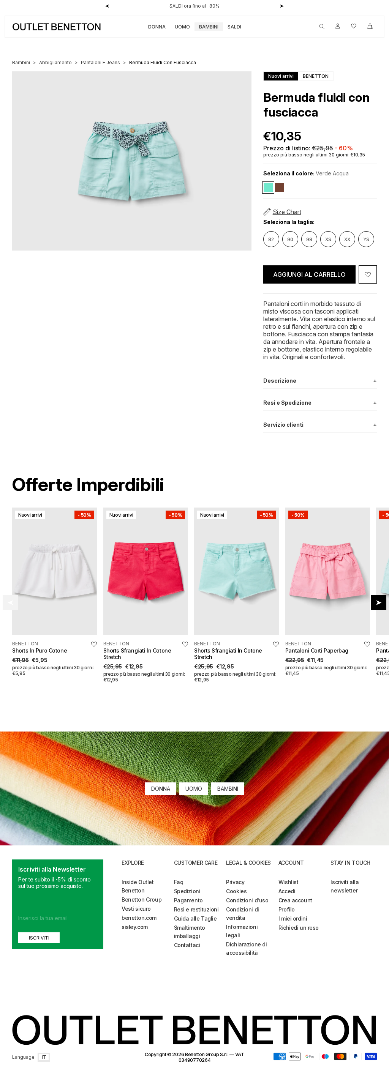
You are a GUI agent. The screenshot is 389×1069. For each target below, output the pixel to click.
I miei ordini (292, 918)
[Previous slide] (10, 602)
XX (347, 239)
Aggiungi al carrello (309, 274)
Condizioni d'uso (247, 900)
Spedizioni (187, 891)
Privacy (235, 882)
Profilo (286, 909)
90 (290, 239)
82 (271, 239)
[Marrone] (280, 187)
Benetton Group (141, 899)
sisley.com (135, 927)
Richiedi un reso (298, 927)
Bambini (208, 27)
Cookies (236, 891)
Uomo (182, 27)
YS (366, 239)
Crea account (295, 900)
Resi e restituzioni (196, 909)
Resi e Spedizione (320, 402)
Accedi (286, 891)
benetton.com (139, 917)
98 (309, 239)
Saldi (234, 27)
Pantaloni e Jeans (100, 62)
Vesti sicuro (136, 908)
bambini (21, 62)
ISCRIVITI (39, 938)
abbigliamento (55, 62)
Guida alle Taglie (195, 918)
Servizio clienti (320, 424)
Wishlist (288, 882)
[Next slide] (378, 602)
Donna (157, 27)
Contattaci (187, 945)
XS (328, 239)
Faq (178, 882)
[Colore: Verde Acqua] (268, 187)
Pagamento (188, 900)
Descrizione (320, 380)
